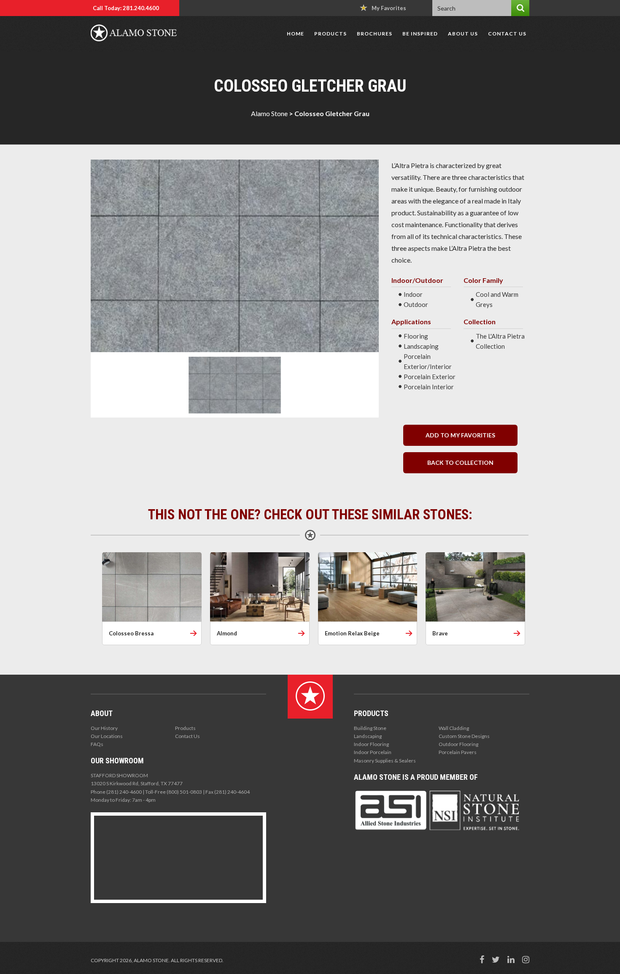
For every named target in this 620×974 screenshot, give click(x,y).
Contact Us (507, 33)
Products (330, 33)
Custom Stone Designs (464, 736)
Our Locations (107, 736)
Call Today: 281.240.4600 (126, 8)
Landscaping (368, 736)
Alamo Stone (269, 113)
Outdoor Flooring (458, 744)
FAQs (97, 744)
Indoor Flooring (371, 744)
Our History (104, 728)
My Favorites (389, 8)
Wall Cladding (454, 728)
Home (295, 33)
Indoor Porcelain (372, 752)
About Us (463, 33)
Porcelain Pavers (458, 752)
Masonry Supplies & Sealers (385, 760)
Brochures (374, 33)
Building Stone (370, 728)
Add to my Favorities (460, 435)
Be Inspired (420, 33)
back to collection (460, 462)
